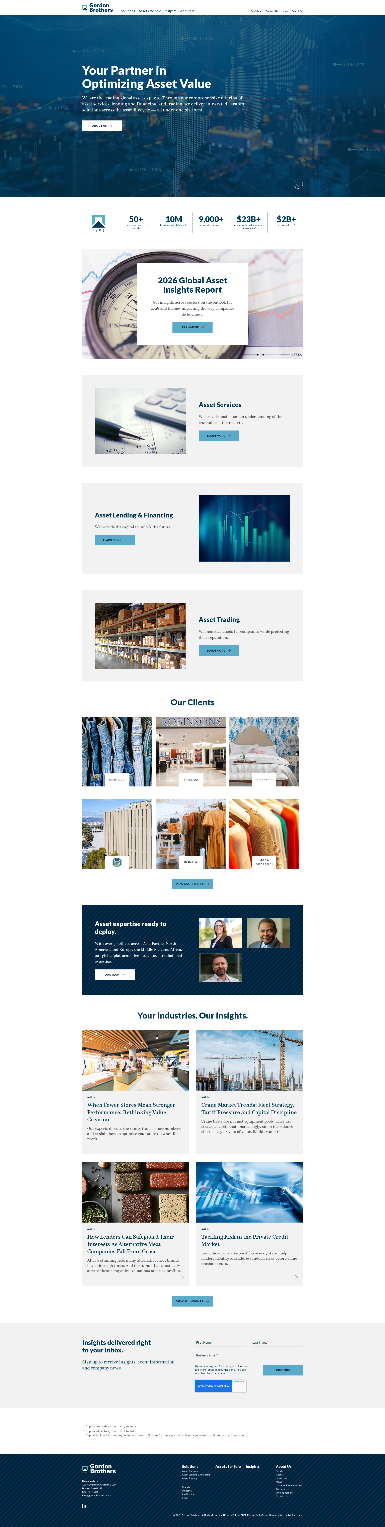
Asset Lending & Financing (196, 1474)
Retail (185, 1497)
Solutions (190, 1466)
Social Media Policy (258, 1515)
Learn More (190, 327)
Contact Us (271, 11)
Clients (280, 1474)
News (279, 1481)
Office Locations (285, 1492)
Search (295, 11)
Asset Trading (189, 1478)
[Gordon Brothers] (97, 7)
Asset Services (190, 1470)
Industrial (187, 1490)
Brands (186, 1487)
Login (285, 11)
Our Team (112, 974)
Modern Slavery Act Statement (286, 1515)
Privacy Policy (231, 1515)
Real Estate (188, 1494)
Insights (253, 1466)
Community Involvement (289, 1485)
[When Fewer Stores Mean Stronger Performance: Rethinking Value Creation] (181, 1145)
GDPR (243, 1515)
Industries (281, 1478)
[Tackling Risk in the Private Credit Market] (295, 1277)
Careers (280, 1489)
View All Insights (189, 1301)
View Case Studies (190, 883)
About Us (99, 125)
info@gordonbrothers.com (96, 1495)
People (279, 1470)
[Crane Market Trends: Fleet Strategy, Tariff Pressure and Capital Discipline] (295, 1145)
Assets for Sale (228, 1466)
